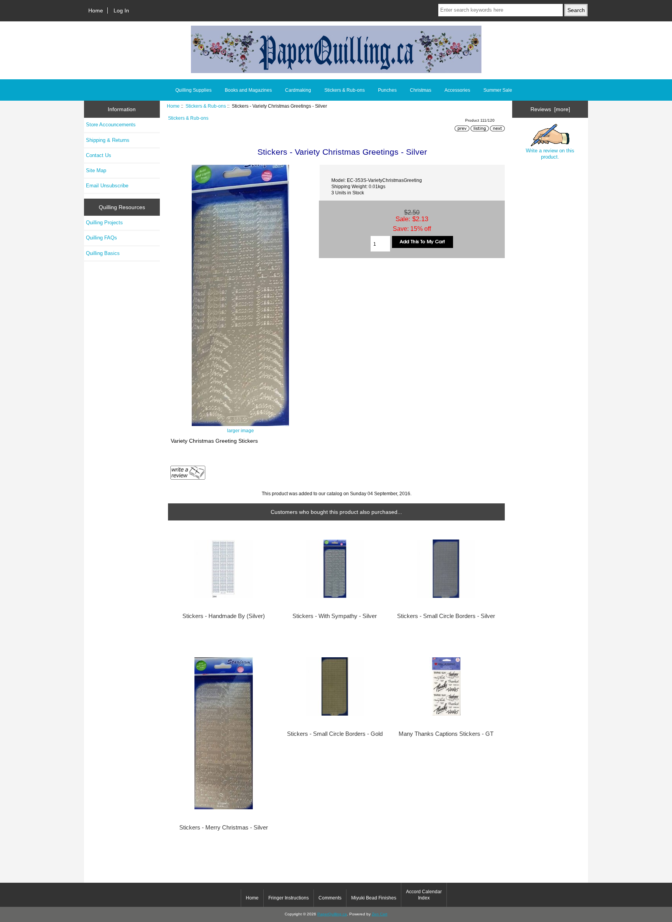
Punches (387, 90)
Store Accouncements (111, 124)
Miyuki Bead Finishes (373, 898)
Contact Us (98, 155)
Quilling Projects (104, 222)
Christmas (420, 90)
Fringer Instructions (288, 898)
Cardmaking (298, 90)
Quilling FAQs (101, 238)
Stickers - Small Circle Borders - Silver (446, 616)
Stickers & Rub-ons (206, 105)
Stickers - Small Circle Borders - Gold (335, 734)
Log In (121, 10)
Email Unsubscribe (107, 186)
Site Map (96, 170)
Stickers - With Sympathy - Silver (334, 616)
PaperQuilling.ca (332, 914)
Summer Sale (497, 90)
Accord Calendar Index (424, 895)
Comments (329, 898)
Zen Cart (379, 914)
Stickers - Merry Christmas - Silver (223, 827)
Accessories (457, 90)
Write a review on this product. (550, 154)
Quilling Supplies (193, 90)
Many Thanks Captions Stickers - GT (446, 734)
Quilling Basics (103, 253)
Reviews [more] (550, 109)
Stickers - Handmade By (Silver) (223, 616)
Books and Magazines (248, 90)
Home (95, 10)
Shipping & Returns (108, 140)
